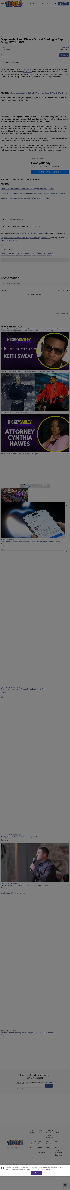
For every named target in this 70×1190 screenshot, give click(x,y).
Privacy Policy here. (46, 1169)
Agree (36, 1173)
